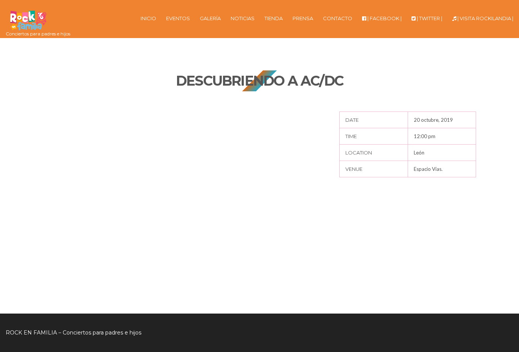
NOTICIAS (243, 18)
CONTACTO (337, 18)
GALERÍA (210, 18)
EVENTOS (178, 18)
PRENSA (303, 18)
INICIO (148, 18)
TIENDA (273, 18)
